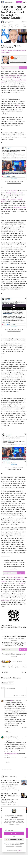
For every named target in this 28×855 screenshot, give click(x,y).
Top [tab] (3, 776)
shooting (8, 193)
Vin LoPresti (7, 700)
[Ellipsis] (26, 700)
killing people (18, 193)
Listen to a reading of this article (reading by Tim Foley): (9, 785)
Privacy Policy (19, 846)
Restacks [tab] (11, 682)
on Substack (5, 600)
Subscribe (19, 2)
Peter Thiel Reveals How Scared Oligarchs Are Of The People (10, 795)
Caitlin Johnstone (9, 21)
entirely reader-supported (15, 577)
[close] (23, 809)
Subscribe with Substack (15, 839)
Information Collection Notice (16, 654)
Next (23, 672)
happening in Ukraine (20, 207)
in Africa (6, 209)
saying (18, 105)
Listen (24, 22)
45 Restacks (19, 661)
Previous (6, 672)
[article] (14, 785)
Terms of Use (21, 653)
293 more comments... (6, 769)
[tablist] (7, 682)
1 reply (7, 762)
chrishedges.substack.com (11, 753)
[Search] (25, 776)
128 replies (8, 731)
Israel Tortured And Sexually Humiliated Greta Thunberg (10, 782)
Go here (21, 583)
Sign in (25, 2)
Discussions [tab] (12, 776)
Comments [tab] (4, 682)
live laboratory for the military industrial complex (12, 199)
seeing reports (13, 191)
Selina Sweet (7, 737)
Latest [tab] (6, 776)
